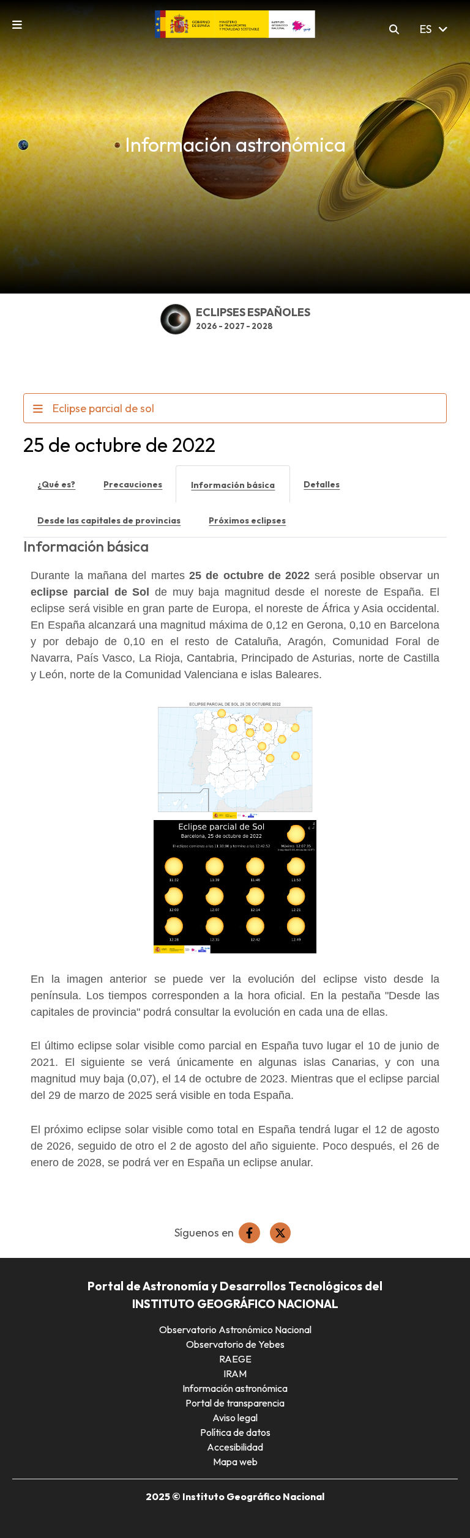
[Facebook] (249, 1233)
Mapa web (235, 1461)
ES (427, 29)
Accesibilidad (235, 1447)
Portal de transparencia (235, 1403)
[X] (280, 1233)
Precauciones (132, 484)
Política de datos (235, 1432)
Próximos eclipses (247, 520)
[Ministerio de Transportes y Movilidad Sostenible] (235, 23)
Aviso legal (235, 1417)
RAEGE (235, 1359)
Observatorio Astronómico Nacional (235, 1329)
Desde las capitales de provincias (109, 520)
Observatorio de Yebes (235, 1344)
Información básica (233, 484)
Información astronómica (235, 1388)
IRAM (235, 1373)
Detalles (322, 484)
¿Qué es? (56, 484)
